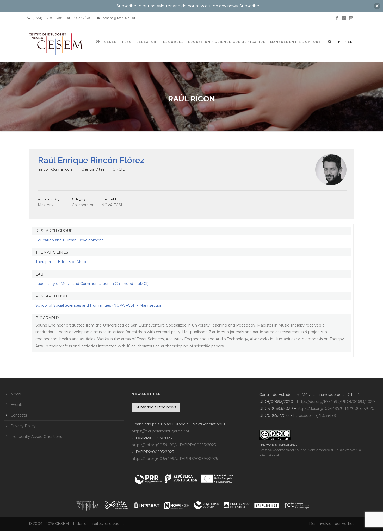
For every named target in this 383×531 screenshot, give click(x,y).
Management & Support (296, 42)
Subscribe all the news (156, 407)
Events (16, 404)
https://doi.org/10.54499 (314, 415)
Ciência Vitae (93, 169)
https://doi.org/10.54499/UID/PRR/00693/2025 (174, 445)
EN (350, 42)
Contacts (18, 415)
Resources (172, 42)
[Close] (377, 6)
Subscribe (249, 5)
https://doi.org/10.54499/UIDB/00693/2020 (336, 401)
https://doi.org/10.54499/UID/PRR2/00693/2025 (175, 458)
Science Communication (240, 42)
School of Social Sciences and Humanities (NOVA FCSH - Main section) (99, 305)
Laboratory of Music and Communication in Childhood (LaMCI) (92, 283)
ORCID (119, 169)
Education (199, 42)
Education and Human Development (69, 240)
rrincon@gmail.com (55, 169)
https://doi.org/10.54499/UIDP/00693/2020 (335, 408)
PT (341, 42)
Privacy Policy (23, 426)
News (15, 394)
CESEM (110, 42)
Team (126, 42)
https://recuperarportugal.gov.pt (160, 431)
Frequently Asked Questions (36, 436)
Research (146, 42)
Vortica (348, 523)
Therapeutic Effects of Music (61, 261)
